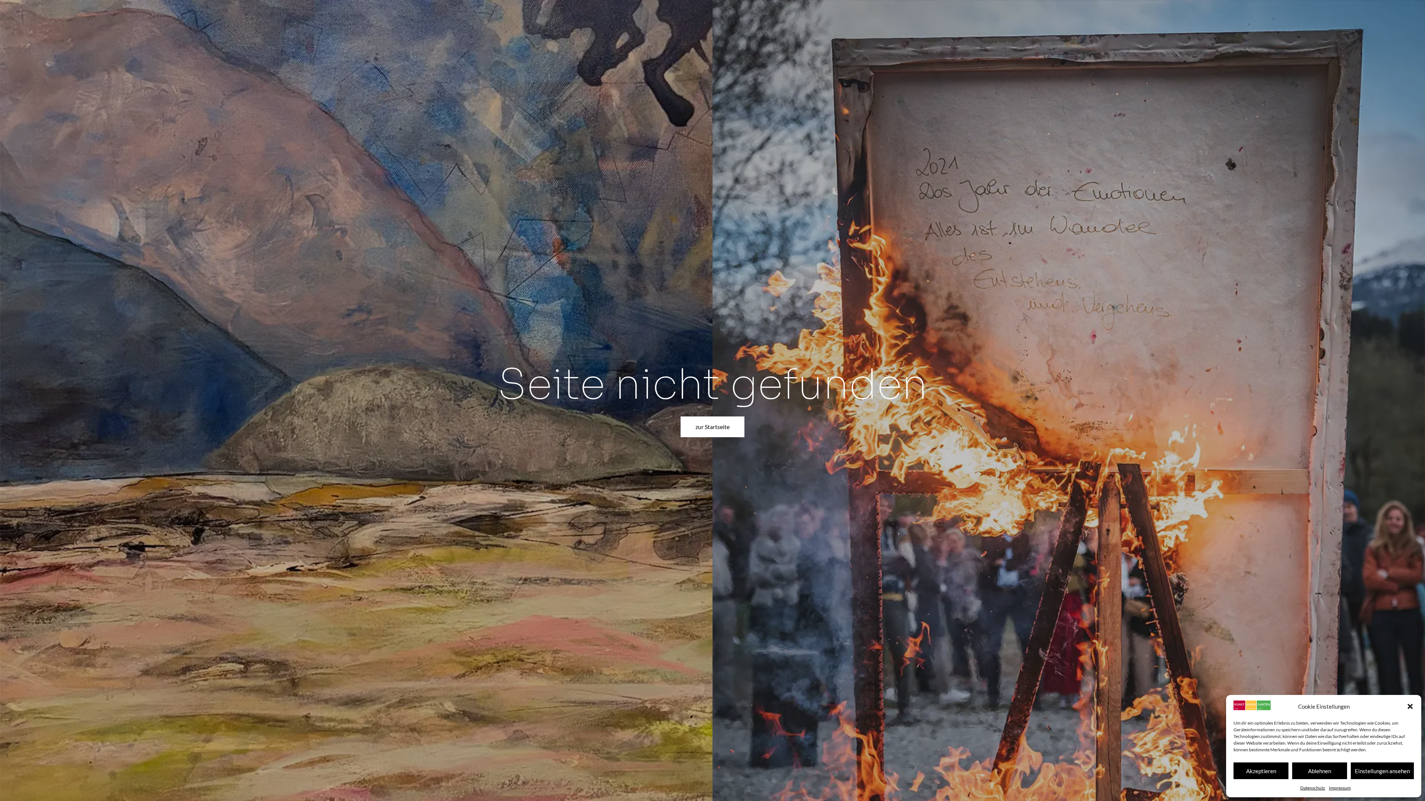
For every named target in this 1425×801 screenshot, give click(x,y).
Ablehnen (1319, 771)
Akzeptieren (1261, 771)
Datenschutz (1312, 788)
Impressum (1340, 788)
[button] (1410, 706)
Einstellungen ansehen (1382, 771)
